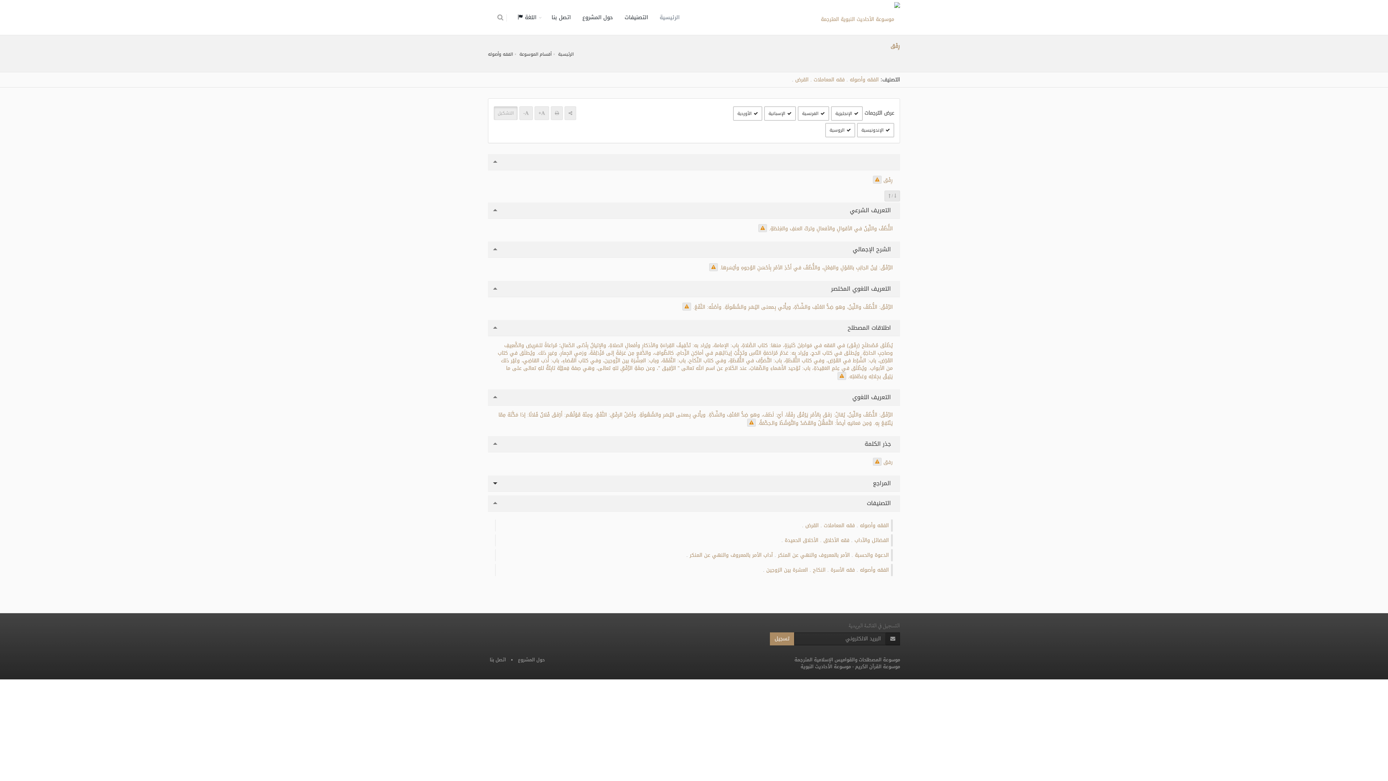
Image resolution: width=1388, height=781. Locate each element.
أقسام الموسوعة (535, 54)
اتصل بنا (561, 17)
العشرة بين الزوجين (787, 570)
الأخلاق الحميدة (801, 540)
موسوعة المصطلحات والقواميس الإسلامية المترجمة (847, 659)
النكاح (819, 570)
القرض (802, 80)
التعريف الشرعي (871, 210)
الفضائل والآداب (871, 540)
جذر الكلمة (879, 443)
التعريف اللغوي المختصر (862, 288)
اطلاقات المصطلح (870, 327)
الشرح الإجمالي (873, 249)
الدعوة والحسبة (872, 555)
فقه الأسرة (843, 570)
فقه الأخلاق (836, 540)
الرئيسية (670, 17)
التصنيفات (636, 17)
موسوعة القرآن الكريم (877, 666)
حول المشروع (597, 17)
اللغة (529, 17)
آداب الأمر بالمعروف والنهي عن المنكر (731, 555)
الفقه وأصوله (500, 54)
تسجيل (782, 639)
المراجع (883, 483)
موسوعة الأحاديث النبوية (826, 666)
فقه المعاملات (829, 80)
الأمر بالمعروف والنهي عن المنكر (814, 555)
